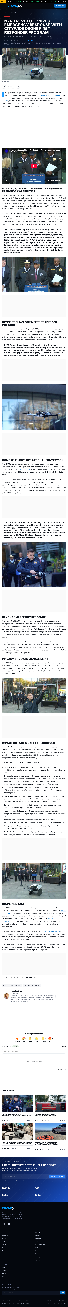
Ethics (3, 1277)
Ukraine (37, 1251)
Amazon (4, 1244)
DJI (3, 1232)
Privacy (47, 1303)
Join (62, 1292)
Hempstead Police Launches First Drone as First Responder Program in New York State (17, 1142)
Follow (60, 996)
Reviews (37, 1257)
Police (13, 12)
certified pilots (24, 469)
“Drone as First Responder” (50, 95)
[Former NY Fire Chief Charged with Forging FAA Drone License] (50, 1103)
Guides (37, 1241)
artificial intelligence (52, 931)
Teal (3, 1247)
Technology (36, 985)
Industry (37, 1260)
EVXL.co (14, 999)
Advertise (4, 1274)
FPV (36, 1254)
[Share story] (9, 87)
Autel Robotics (6, 1235)
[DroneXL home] (15, 6)
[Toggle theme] (51, 6)
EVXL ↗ (4, 1280)
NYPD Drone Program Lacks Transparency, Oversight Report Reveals (16, 1114)
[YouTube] (14, 1224)
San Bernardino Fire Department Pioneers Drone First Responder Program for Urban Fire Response (46, 1143)
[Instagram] (19, 1224)
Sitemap (59, 1303)
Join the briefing (56, 1176)
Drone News (38, 1232)
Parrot (3, 1241)
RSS (65, 1303)
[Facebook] (9, 1224)
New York (27, 985)
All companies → (6, 1251)
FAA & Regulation (40, 1244)
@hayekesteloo (23, 1001)
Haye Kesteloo (16, 991)
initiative (5, 101)
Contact (4, 1270)
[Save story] (4, 87)
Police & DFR (38, 1247)
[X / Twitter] (4, 1224)
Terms (53, 1303)
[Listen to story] (13, 87)
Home (5, 12)
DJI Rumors (38, 1238)
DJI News (37, 1235)
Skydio (4, 1238)
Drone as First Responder (12, 985)
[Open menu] (4, 6)
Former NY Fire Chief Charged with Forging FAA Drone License (46, 1114)
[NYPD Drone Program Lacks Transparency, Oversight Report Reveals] (17, 1103)
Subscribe (60, 5)
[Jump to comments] (18, 87)
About (3, 1267)
